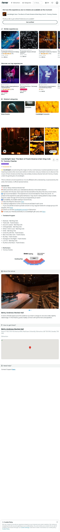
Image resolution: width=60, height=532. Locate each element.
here (22, 201)
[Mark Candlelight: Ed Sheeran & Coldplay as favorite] (17, 33)
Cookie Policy (6, 529)
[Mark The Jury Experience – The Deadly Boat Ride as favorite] (36, 67)
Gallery (54, 151)
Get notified (30, 22)
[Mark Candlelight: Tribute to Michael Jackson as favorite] (36, 33)
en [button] (48, 2)
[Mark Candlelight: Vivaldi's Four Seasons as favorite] (55, 33)
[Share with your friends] (53, 159)
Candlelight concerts (20, 209)
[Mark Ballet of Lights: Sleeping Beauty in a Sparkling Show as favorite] (17, 67)
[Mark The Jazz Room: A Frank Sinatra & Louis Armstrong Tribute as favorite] (55, 67)
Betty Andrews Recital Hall (12, 329)
